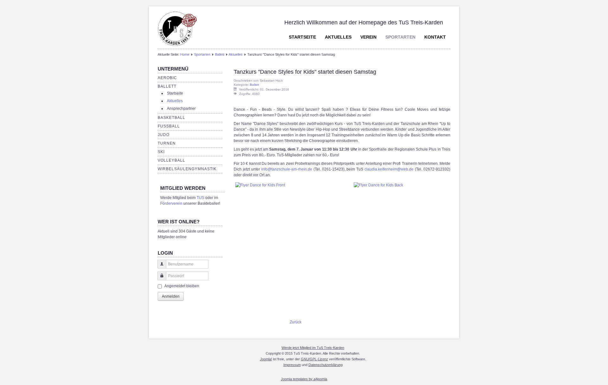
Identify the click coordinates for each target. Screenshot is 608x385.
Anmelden (171, 296)
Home (184, 54)
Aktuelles (338, 37)
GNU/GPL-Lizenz (314, 359)
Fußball (169, 126)
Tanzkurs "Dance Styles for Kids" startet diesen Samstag (305, 72)
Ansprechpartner (181, 108)
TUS (200, 198)
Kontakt (435, 37)
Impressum (292, 365)
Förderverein (171, 203)
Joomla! (266, 359)
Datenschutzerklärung (325, 365)
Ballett (219, 54)
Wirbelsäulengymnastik (187, 169)
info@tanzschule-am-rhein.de (286, 169)
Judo (163, 135)
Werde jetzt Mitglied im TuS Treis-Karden (313, 348)
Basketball (171, 117)
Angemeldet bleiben (181, 286)
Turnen (167, 143)
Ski (161, 152)
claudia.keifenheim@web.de (389, 169)
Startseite (302, 37)
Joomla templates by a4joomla (304, 379)
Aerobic (167, 78)
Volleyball (171, 160)
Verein (368, 37)
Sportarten (400, 37)
